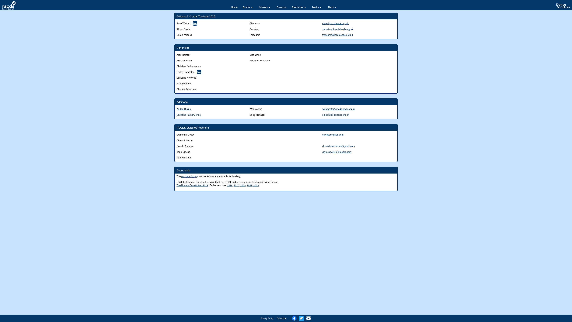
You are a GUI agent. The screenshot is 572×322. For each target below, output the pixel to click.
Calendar (281, 7)
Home (234, 7)
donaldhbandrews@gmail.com (338, 146)
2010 (236, 185)
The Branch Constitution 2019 (192, 185)
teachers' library (189, 176)
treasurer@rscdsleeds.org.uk (337, 35)
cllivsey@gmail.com (332, 134)
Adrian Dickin (184, 109)
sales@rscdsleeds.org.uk (335, 114)
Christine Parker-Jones (189, 114)
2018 (230, 185)
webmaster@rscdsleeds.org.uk (338, 109)
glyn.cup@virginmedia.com (336, 152)
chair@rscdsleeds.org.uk (335, 23)
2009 (243, 185)
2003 (256, 185)
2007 (249, 185)
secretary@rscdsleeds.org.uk (337, 29)
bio (195, 23)
